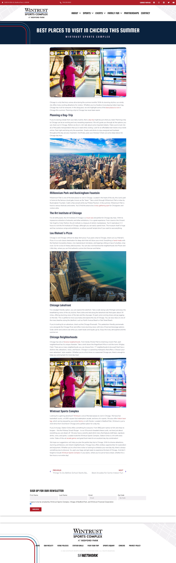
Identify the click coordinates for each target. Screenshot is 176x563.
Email (91, 495)
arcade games (71, 438)
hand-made (117, 240)
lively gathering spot (101, 205)
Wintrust (77, 416)
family (81, 421)
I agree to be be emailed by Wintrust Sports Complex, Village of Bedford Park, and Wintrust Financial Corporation (71, 502)
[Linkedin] (163, 2)
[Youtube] (173, 2)
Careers (122, 546)
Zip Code (121, 495)
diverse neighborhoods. (72, 342)
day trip (91, 120)
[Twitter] (168, 2)
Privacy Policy (135, 546)
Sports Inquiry (109, 546)
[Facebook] (154, 2)
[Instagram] (158, 2)
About (75, 13)
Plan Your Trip (93, 546)
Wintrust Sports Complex (71, 453)
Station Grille (78, 546)
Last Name (63, 495)
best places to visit (112, 107)
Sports (87, 13)
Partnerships (131, 13)
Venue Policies (62, 546)
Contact (145, 13)
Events (99, 13)
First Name (34, 495)
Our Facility (48, 546)
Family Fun (113, 13)
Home (38, 546)
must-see (90, 218)
